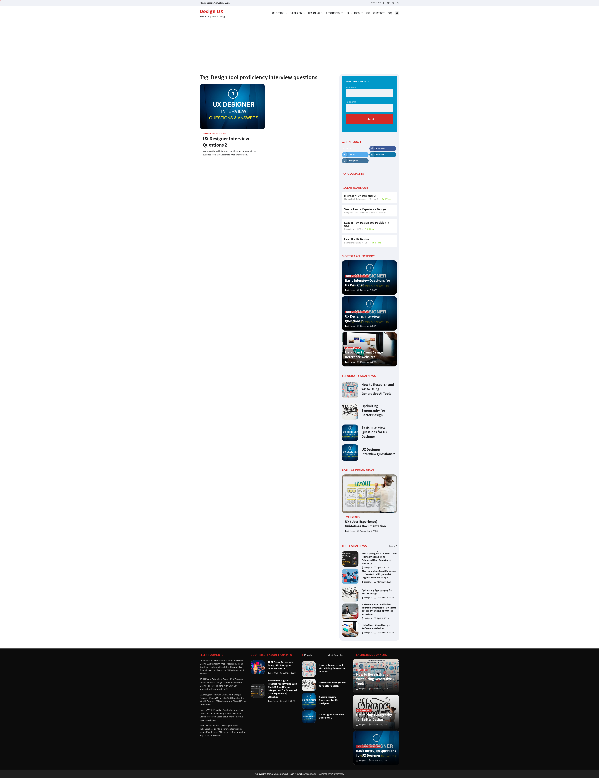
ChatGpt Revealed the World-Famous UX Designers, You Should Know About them (223, 701)
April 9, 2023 (383, 601)
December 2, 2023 (368, 326)
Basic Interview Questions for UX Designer (374, 432)
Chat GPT (379, 13)
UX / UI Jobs (353, 13)
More (392, 546)
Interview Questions (214, 134)
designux (351, 290)
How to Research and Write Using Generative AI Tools (377, 389)
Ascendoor (310, 773)
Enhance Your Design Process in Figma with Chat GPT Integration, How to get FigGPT (221, 685)
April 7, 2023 (289, 701)
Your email (351, 87)
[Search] (397, 13)
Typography (364, 710)
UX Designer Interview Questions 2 (226, 142)
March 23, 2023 (384, 564)
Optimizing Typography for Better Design (373, 410)
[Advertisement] (299, 44)
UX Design (278, 13)
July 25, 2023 (289, 673)
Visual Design (353, 348)
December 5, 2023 (368, 290)
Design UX (211, 11)
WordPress (337, 773)
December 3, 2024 (379, 688)
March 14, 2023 (384, 636)
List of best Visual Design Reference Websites (376, 609)
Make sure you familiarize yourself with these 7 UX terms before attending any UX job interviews (379, 591)
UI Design (296, 13)
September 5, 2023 (369, 531)
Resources (333, 13)
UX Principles (352, 517)
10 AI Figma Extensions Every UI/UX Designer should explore (222, 670)
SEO (368, 13)
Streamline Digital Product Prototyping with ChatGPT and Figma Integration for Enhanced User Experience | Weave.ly (282, 688)
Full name (351, 101)
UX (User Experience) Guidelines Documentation (365, 523)
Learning (314, 13)
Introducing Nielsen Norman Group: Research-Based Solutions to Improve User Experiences (378, 626)
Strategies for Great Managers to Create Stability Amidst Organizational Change (379, 557)
